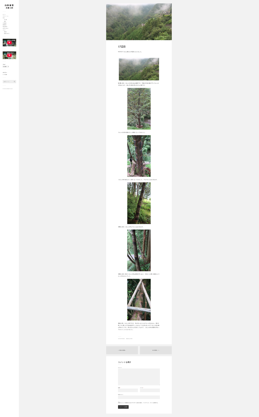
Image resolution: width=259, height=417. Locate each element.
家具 (5, 21)
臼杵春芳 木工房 (9, 88)
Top (256, 414)
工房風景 (4, 23)
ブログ (4, 30)
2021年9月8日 (121, 338)
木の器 (5, 19)
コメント (120, 367)
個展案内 (4, 24)
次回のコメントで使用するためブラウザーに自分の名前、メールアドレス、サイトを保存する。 (138, 402)
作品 (4, 17)
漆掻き (5, 31)
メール (141, 387)
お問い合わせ (5, 28)
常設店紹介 (5, 26)
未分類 (5, 74)
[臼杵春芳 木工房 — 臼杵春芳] (9, 6)
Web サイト (120, 394)
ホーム (4, 14)
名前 (119, 387)
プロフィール (5, 16)
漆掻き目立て (7, 33)
